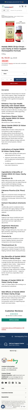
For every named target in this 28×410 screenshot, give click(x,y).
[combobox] (14, 10)
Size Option (5, 70)
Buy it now (14, 83)
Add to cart (20, 80)
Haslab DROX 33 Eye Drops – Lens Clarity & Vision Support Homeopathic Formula (12, 17)
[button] (22, 6)
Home (3, 15)
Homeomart (7, 401)
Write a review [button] (14, 320)
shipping (11, 63)
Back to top (13, 350)
